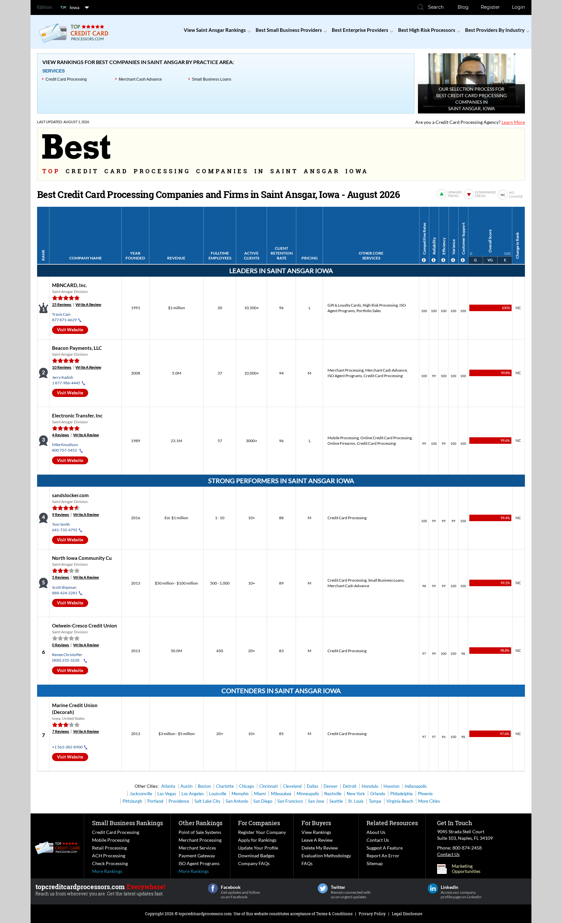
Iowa (74, 7)
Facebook (213, 888)
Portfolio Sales (368, 310)
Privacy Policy (372, 913)
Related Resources (392, 823)
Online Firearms (341, 443)
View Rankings (316, 832)
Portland (155, 801)
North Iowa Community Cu (82, 558)
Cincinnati (268, 786)
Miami (260, 793)
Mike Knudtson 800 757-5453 (65, 447)
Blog (463, 7)
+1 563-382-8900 (67, 747)
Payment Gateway (197, 855)
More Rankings (107, 871)
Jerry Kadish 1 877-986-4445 (66, 380)
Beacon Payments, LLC (77, 348)
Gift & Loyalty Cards (344, 305)
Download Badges (256, 855)
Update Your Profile (258, 847)
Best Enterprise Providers (360, 30)
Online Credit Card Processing (386, 437)
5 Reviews (60, 577)
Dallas (312, 786)
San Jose (316, 801)
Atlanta (168, 786)
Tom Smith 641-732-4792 (64, 527)
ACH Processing (108, 855)
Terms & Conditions (334, 913)
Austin (187, 786)
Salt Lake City (207, 801)
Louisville (217, 793)
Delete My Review (319, 847)
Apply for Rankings (257, 840)
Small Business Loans (211, 79)
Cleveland (292, 786)
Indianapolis (416, 786)
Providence (178, 801)
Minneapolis (308, 793)
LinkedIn (433, 888)
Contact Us (378, 840)
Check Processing (110, 863)
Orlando (377, 793)
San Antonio (237, 801)
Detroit (349, 786)
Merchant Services (197, 847)
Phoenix (425, 793)
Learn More (513, 122)
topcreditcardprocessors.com (205, 913)
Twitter (323, 888)
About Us (376, 832)
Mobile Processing (343, 437)
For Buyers (316, 823)
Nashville (332, 793)
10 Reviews (62, 367)
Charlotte (225, 786)
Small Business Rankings (127, 823)
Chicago (246, 786)
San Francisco (290, 801)
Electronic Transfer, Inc (77, 415)
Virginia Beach (399, 801)
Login (518, 7)
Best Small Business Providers (289, 30)
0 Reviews (60, 644)
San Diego (262, 801)
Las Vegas (166, 793)
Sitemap (375, 863)
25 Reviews (62, 304)
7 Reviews (60, 731)
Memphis (240, 793)
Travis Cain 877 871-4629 (64, 317)
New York (356, 793)
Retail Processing (109, 847)
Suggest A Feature (385, 847)
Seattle (336, 801)
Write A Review (88, 304)
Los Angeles (192, 793)
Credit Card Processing (66, 79)
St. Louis (356, 801)
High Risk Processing (380, 305)
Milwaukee (281, 793)
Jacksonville (141, 793)
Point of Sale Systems (200, 832)
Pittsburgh (132, 801)
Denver (331, 786)
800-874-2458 (467, 847)
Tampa (375, 801)
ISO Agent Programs (345, 375)
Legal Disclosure (407, 913)
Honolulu (370, 786)
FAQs (307, 863)
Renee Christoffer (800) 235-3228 (67, 657)
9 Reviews (60, 514)
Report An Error (383, 855)
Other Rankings (200, 823)
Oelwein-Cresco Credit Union (84, 625)
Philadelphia (401, 793)
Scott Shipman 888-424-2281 (64, 590)
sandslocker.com (70, 495)
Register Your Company (262, 832)
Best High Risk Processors (426, 30)
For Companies (259, 823)
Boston (204, 786)
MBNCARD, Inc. (69, 285)
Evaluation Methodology (326, 855)
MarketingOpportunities (466, 869)
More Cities (429, 801)
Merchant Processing (346, 370)
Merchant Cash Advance (140, 79)
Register (490, 7)
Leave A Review (317, 840)
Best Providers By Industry (495, 30)
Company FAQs (254, 863)
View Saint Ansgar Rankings (215, 30)
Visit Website (70, 329)
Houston (391, 786)
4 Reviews (60, 434)
